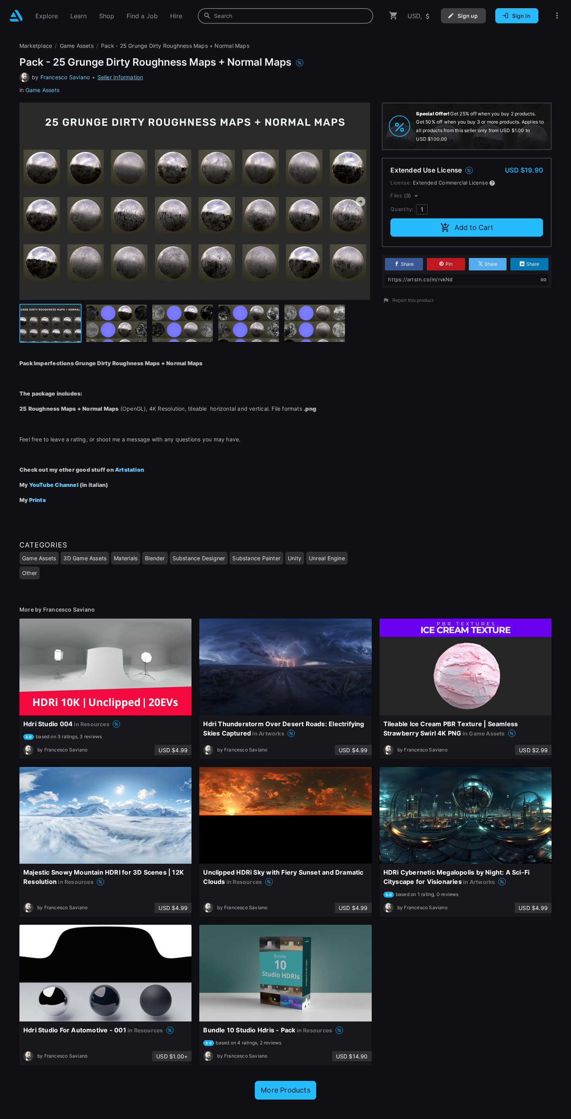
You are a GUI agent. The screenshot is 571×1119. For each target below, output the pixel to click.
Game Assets (42, 90)
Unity (294, 558)
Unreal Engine (327, 558)
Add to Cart (473, 227)
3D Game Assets (84, 558)
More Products (285, 1090)
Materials (126, 558)
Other (29, 573)
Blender (155, 558)
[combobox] (285, 16)
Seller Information (120, 77)
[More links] (557, 16)
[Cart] (393, 16)
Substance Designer (198, 558)
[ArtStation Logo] (16, 16)
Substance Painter (256, 558)
